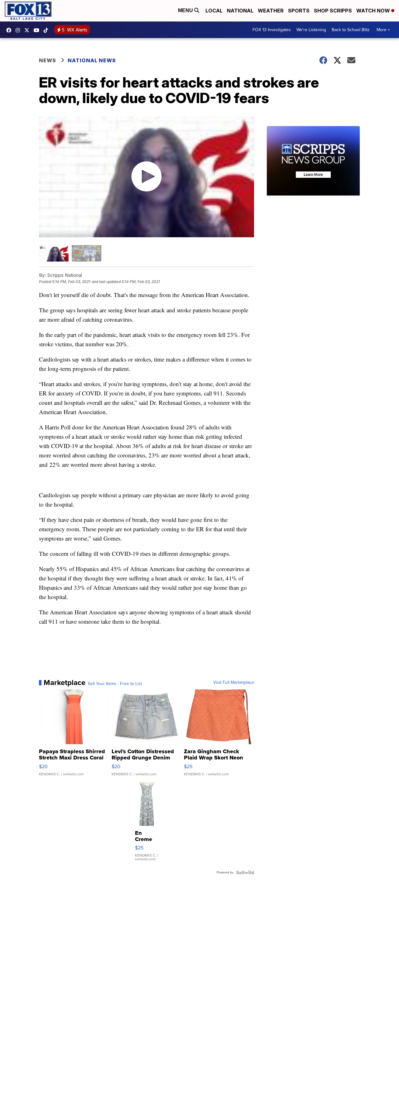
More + (383, 29)
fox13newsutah (10, 30)
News (47, 60)
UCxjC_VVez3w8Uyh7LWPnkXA (38, 30)
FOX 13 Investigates (271, 29)
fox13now (19, 30)
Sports (299, 10)
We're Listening (311, 29)
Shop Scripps (333, 10)
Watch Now (373, 10)
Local (214, 10)
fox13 (28, 30)
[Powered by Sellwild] (245, 872)
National (240, 10)
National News (92, 60)
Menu (186, 10)
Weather (271, 10)
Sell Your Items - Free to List (115, 684)
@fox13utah (47, 30)
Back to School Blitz (351, 29)
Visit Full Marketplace (233, 682)
